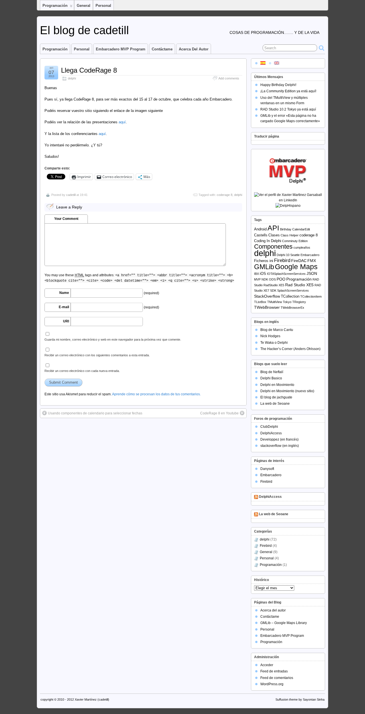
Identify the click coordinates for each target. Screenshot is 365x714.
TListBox (260, 302)
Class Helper (290, 235)
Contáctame (162, 49)
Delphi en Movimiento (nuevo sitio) (287, 391)
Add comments (228, 78)
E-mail (64, 307)
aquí (122, 122)
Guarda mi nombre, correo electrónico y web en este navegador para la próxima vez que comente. (112, 339)
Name (64, 293)
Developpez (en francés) (279, 439)
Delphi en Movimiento (277, 385)
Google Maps (296, 267)
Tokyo (287, 302)
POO (281, 279)
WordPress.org (271, 684)
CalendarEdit (301, 229)
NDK (264, 279)
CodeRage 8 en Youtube (219, 413)
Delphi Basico (271, 378)
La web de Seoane (275, 404)
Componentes (273, 246)
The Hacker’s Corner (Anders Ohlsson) (290, 349)
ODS (272, 279)
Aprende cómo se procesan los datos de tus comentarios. (156, 394)
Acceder (266, 665)
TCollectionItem (311, 296)
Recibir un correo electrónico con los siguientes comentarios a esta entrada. (97, 355)
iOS (263, 273)
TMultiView (274, 302)
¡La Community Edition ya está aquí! (288, 91)
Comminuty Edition (295, 241)
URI (66, 321)
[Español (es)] (262, 63)
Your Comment (66, 219)
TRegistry (299, 302)
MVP (257, 279)
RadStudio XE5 (273, 285)
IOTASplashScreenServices (286, 273)
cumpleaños (301, 247)
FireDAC (299, 260)
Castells (260, 235)
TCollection (290, 296)
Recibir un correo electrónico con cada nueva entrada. (82, 371)
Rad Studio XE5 (299, 285)
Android (260, 229)
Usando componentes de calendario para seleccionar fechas (95, 413)
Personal (103, 5)
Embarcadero (310, 255)
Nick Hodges (270, 336)
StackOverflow (267, 296)
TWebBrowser (267, 307)
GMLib (264, 267)
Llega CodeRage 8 (89, 70)
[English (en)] (276, 63)
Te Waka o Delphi (274, 343)
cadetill (71, 195)
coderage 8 (224, 195)
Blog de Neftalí (271, 372)
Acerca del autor (193, 49)
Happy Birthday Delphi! (278, 85)
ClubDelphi (269, 427)
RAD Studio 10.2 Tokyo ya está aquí (288, 109)
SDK (273, 290)
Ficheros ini (263, 261)
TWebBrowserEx (292, 307)
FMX (311, 260)
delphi (72, 78)
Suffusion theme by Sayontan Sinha (300, 699)
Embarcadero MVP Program (120, 49)
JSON (312, 273)
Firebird (282, 260)
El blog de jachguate (276, 397)
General (83, 5)
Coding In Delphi (267, 241)
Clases (274, 235)
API (273, 228)
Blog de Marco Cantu (276, 330)
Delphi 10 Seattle (288, 255)
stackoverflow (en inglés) (279, 446)
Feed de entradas (274, 671)
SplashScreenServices (293, 290)
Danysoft (267, 469)
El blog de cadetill (84, 30)
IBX (256, 273)
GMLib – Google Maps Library (283, 623)
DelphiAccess (271, 433)
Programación (55, 5)
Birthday (285, 229)
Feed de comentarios (276, 678)
